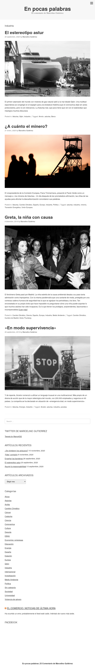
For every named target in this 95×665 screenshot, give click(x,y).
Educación (9, 544)
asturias (47, 116)
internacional (10, 571)
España (36, 204)
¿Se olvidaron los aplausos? (16, 450)
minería (83, 204)
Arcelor (43, 407)
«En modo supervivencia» (30, 328)
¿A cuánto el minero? (26, 126)
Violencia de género (13, 599)
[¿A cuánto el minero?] (47, 190)
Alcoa (7, 496)
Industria (27, 116)
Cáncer (8, 512)
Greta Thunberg (25, 318)
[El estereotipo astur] (47, 98)
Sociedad (9, 591)
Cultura (8, 528)
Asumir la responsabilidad (15, 466)
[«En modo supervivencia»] (47, 392)
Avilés (7, 504)
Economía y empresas (14, 540)
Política (56, 204)
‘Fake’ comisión (11, 454)
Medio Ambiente (59, 315)
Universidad (10, 595)
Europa (42, 204)
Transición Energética (13, 207)
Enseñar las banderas (14, 458)
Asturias (15, 116)
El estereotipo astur (24, 32)
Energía (22, 407)
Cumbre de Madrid (12, 318)
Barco (53, 116)
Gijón (21, 116)
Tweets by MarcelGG (13, 436)
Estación (8, 556)
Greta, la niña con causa (29, 217)
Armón (41, 116)
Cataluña (8, 516)
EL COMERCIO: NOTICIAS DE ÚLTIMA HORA (31, 608)
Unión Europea (27, 207)
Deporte (8, 532)
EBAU (7, 536)
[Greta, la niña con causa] (47, 291)
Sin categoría (10, 587)
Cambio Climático (25, 204)
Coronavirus (10, 524)
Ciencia (29, 315)
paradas (64, 407)
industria (77, 204)
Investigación (10, 575)
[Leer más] (23, 309)
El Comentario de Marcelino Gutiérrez (56, 663)
